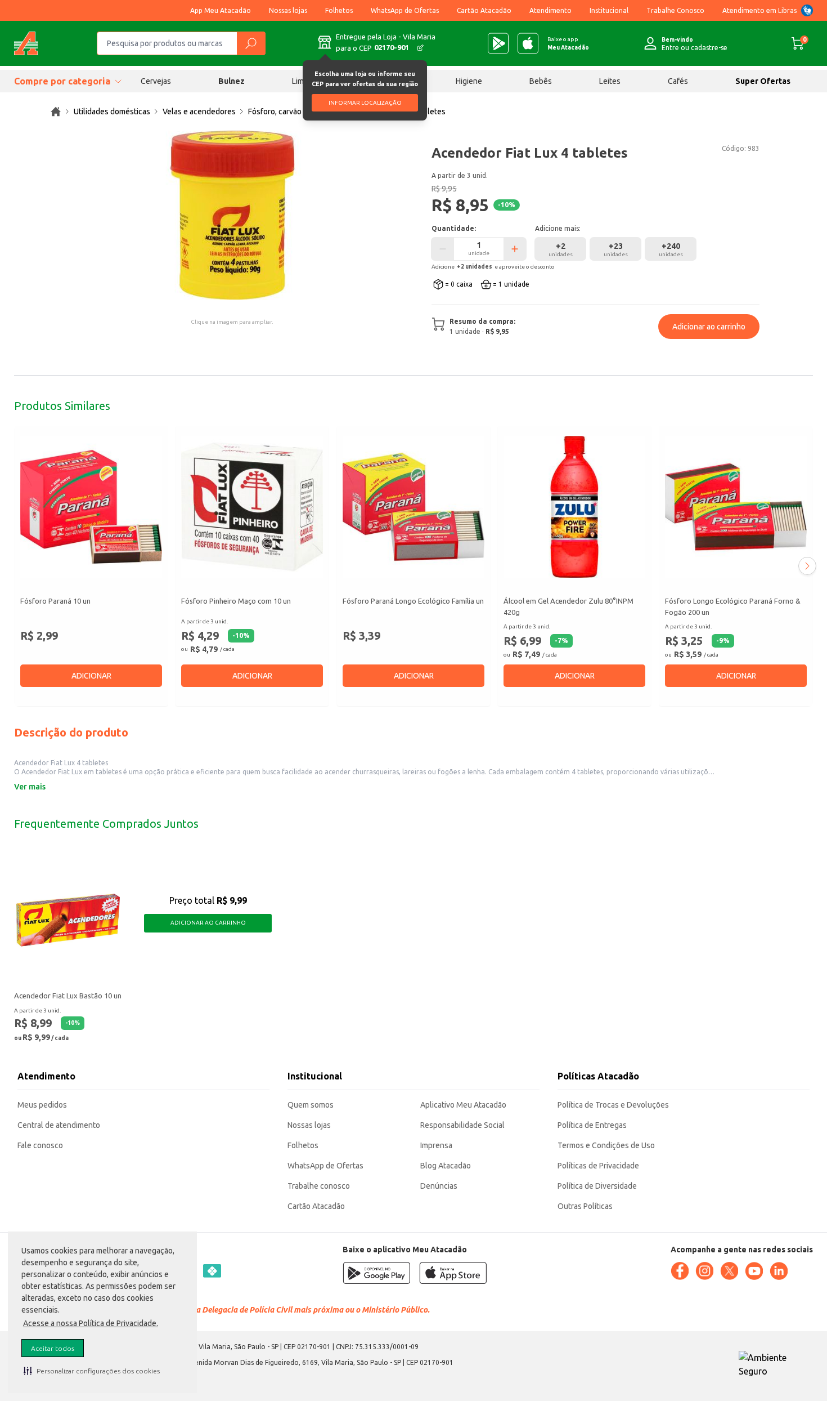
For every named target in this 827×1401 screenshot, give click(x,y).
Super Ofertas (762, 81)
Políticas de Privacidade (598, 1165)
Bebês (540, 81)
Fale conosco (40, 1145)
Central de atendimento (58, 1125)
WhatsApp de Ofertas (405, 10)
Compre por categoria (62, 81)
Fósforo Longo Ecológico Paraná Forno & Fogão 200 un (733, 606)
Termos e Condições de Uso (606, 1145)
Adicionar (91, 675)
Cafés (678, 81)
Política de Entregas (592, 1125)
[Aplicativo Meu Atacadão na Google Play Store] (498, 43)
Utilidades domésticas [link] (112, 111)
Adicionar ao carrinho (708, 326)
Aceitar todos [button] (52, 1348)
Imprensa (436, 1145)
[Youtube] (754, 1271)
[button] (91, 1371)
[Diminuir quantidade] (443, 249)
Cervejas (156, 81)
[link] (55, 111)
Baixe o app (568, 43)
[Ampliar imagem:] (231, 215)
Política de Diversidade (597, 1185)
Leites (610, 81)
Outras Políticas (585, 1206)
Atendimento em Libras (759, 10)
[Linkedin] (779, 1271)
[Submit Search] (251, 43)
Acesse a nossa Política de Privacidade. (90, 1323)
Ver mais (30, 786)
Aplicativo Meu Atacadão (463, 1104)
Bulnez (231, 81)
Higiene (469, 81)
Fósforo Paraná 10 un (55, 601)
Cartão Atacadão (484, 10)
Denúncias (438, 1185)
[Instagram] (704, 1271)
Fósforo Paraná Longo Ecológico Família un (413, 601)
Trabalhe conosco (318, 1185)
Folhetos (339, 10)
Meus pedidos (42, 1104)
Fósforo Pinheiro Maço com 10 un (236, 601)
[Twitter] (729, 1271)
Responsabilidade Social (462, 1125)
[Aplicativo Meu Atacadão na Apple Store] (528, 43)
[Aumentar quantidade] (515, 249)
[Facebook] (680, 1271)
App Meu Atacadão (220, 10)
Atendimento (550, 10)
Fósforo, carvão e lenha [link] (288, 111)
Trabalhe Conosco (675, 10)
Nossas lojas (288, 10)
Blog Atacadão (445, 1165)
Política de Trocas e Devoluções (613, 1104)
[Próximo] (807, 566)
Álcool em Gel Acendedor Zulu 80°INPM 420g (568, 606)
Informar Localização (365, 103)
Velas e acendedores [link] (199, 111)
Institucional (609, 10)
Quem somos (310, 1104)
